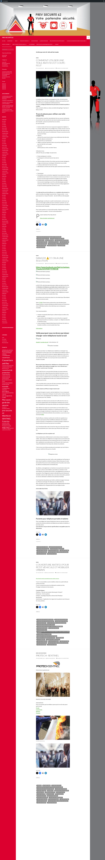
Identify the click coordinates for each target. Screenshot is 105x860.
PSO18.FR (12, 428)
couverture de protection (43, 238)
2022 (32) (4, 88)
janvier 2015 (4, 321)
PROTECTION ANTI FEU (41, 795)
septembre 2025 (5, 136)
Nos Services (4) (5, 66)
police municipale (41, 639)
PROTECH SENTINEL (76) (7, 73)
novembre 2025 (5, 133)
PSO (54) (4, 78)
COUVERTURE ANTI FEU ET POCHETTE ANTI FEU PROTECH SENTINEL (49, 787)
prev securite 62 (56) (6, 76)
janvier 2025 (4, 147)
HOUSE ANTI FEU (40, 792)
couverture (6, 357)
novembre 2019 (5, 236)
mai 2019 (4, 247)
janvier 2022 (4, 203)
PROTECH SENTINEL (49, 240)
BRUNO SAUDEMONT (50, 68)
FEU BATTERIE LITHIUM (41, 790)
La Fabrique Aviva (5, 388)
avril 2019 (4, 248)
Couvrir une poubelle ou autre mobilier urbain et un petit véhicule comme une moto (53, 632)
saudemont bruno (5, 429)
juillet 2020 (4, 226)
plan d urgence (5, 391)
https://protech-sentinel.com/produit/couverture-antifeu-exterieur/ (47, 578)
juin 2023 (4, 178)
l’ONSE (40, 302)
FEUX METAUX (50, 790)
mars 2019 (4, 250)
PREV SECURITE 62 (7, 37)
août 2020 (4, 224)
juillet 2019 (4, 243)
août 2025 (4, 138)
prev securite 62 (40, 240)
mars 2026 (4, 126)
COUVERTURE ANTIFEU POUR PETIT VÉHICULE (45, 624)
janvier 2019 (4, 253)
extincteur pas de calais (6, 375)
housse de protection (50, 792)
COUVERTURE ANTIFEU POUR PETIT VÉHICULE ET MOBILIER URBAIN (49, 626)
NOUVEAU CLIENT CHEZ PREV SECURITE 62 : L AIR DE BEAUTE (7, 111)
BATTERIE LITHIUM (46, 785)
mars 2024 (4, 162)
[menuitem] (1, 1)
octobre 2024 (4, 152)
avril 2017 (4, 281)
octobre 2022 (4, 191)
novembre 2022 (5, 190)
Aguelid (38, 342)
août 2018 (4, 262)
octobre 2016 (4, 290)
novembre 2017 (5, 274)
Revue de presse (34, 40)
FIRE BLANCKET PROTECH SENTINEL (61, 790)
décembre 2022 (5, 188)
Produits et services (24, 40)
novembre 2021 (5, 205)
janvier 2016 (4, 302)
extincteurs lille (5, 378)
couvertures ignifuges (42, 628)
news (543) (4, 62)
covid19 (3, 374)
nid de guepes (4, 389)
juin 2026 (4, 121)
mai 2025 (4, 141)
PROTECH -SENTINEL (6, 44)
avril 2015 (4, 317)
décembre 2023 (5, 167)
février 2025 (4, 145)
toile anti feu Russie (41, 245)
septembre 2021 (5, 209)
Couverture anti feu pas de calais (7, 365)
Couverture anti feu (56, 785)
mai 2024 (4, 159)
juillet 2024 (4, 155)
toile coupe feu (61, 245)
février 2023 (4, 185)
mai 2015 (4, 315)
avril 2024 (4, 160)
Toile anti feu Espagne (42, 243)
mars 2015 (4, 319)
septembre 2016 (5, 291)
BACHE (3, 351)
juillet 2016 (4, 293)
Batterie (38, 711)
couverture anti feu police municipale (45, 621)
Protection (5, 421)
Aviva (11, 350)
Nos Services (4, 340)
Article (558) (4, 55)
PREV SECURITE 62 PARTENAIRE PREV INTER (44, 44)
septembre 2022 (5, 193)
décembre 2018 (5, 255)
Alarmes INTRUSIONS (44, 40)
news (16, 40)
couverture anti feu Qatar (43, 548)
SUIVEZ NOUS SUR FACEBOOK (7, 327)
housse (3, 381)
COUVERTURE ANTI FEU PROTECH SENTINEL (45, 788)
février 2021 (4, 219)
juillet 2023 (4, 176)
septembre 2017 (5, 276)
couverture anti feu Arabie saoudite (45, 619)
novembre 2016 (5, 288)
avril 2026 (4, 124)
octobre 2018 (4, 259)
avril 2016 (4, 297)
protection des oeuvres (42, 797)
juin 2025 (4, 140)
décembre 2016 (5, 286)
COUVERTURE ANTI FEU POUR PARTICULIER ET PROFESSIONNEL (49, 236)
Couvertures (39, 709)
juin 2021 (4, 214)
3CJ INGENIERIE (32, 44)
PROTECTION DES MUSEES (53, 795)
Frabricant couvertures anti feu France (46, 637)
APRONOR (39, 785)
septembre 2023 (5, 172)
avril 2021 (4, 217)
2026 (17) (4, 83)
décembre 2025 (5, 131)
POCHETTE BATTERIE (41, 794)
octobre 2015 (4, 307)
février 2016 (4, 300)
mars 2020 (4, 231)
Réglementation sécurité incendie (57, 40)
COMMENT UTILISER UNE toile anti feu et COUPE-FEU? (51, 63)
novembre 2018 (5, 257)
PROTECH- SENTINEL (47, 655)
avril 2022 (4, 198)
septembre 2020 (5, 222)
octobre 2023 (4, 171)
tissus (9, 429)
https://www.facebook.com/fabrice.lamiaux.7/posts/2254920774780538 (53, 268)
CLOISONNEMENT (6, 355)
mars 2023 (4, 183)
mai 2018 (4, 265)
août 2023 (4, 174)
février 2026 (4, 128)
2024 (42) (4, 86)
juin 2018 (4, 264)
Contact (57, 44)
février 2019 (4, 252)
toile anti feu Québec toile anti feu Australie (58, 243)
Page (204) (4, 56)
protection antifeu (5, 423)
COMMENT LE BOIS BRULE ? (7, 100)
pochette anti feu (60, 792)
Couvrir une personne (53, 628)
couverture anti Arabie (42, 546)
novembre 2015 (5, 305)
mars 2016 (4, 298)
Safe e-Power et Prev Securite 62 (19, 44)
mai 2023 (4, 179)
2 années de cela (44, 342)
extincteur (8, 374)
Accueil (3, 40)
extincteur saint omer (6, 377)
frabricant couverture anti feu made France (47, 636)
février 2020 (4, 233)
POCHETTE (4, 407)
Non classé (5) (4, 64)
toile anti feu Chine (64, 242)
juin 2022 (4, 195)
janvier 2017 (4, 284)
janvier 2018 (4, 272)
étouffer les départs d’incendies (44, 634)
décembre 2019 (5, 234)
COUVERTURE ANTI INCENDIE (61, 788)
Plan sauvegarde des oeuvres (6, 402)
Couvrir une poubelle (41, 629)
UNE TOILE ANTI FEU (41, 247)
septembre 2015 (5, 309)
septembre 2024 (5, 153)
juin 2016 (4, 295)
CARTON (3, 352)
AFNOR (4, 350)
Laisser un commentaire (62, 68)
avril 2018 (4, 267)
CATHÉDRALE (8, 352)
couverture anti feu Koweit (55, 546)
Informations (39, 328)
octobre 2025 (4, 135)
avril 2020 (4, 229)
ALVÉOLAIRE (8, 350)
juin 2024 (4, 157)
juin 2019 (4, 245)
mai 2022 (4, 197)
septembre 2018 (5, 260)
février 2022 (4, 202)
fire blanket (10, 379)
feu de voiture (5, 379)
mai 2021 (4, 216)
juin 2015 (4, 314)
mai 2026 (4, 122)
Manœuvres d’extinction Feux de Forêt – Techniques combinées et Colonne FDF (7, 106)
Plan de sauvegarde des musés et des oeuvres (76, 40)
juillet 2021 (4, 212)
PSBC (4, 428)
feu (8, 378)
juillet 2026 (4, 119)
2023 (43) (4, 87)
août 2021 (4, 210)
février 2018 (4, 271)
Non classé (4, 339)
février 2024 (4, 164)
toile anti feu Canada (53, 242)
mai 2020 (4, 228)
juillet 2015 (4, 312)
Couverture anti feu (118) (7, 71)
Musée (37, 708)
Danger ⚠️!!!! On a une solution (50, 259)
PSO (8, 428)
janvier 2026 (4, 129)
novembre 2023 (5, 169)
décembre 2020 (5, 221)
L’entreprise (9, 40)
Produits (38, 713)
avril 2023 (4, 181)
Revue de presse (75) (6, 63)
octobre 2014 (4, 322)
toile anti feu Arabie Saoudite (61, 240)
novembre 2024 (5, 150)
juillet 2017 (4, 278)
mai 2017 (4, 279)
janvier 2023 (4, 186)
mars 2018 (4, 269)
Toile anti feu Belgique (42, 242)
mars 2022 (4, 200)
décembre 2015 (5, 303)
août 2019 (4, 241)
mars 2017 (4, 283)
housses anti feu (5, 384)
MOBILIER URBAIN (60, 637)
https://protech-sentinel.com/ (47, 218)
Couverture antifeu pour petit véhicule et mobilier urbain (52, 567)
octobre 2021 (4, 207)
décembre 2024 (5, 148)
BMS (43, 414)
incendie (5, 386)
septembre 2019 (5, 240)
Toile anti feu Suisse (52, 245)
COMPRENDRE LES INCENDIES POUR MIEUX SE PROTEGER (7, 97)
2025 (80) (4, 85)
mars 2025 (4, 143)
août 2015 (4, 310)
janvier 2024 (4, 166)
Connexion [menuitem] (5, 1)
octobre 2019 (4, 238)
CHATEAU (4, 354)
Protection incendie (6, 425)
